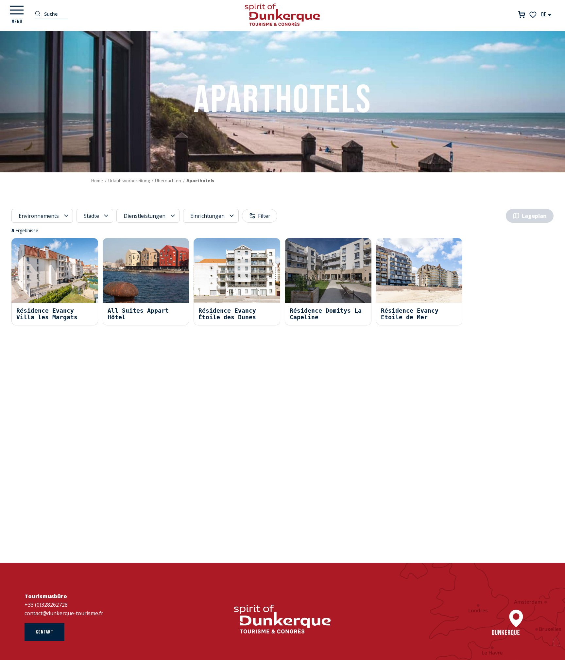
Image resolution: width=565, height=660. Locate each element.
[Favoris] (533, 14)
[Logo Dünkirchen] (282, 619)
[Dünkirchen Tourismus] (282, 14)
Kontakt (44, 632)
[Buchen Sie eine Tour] (521, 14)
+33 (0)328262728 (46, 604)
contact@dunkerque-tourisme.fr (64, 613)
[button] (546, 14)
